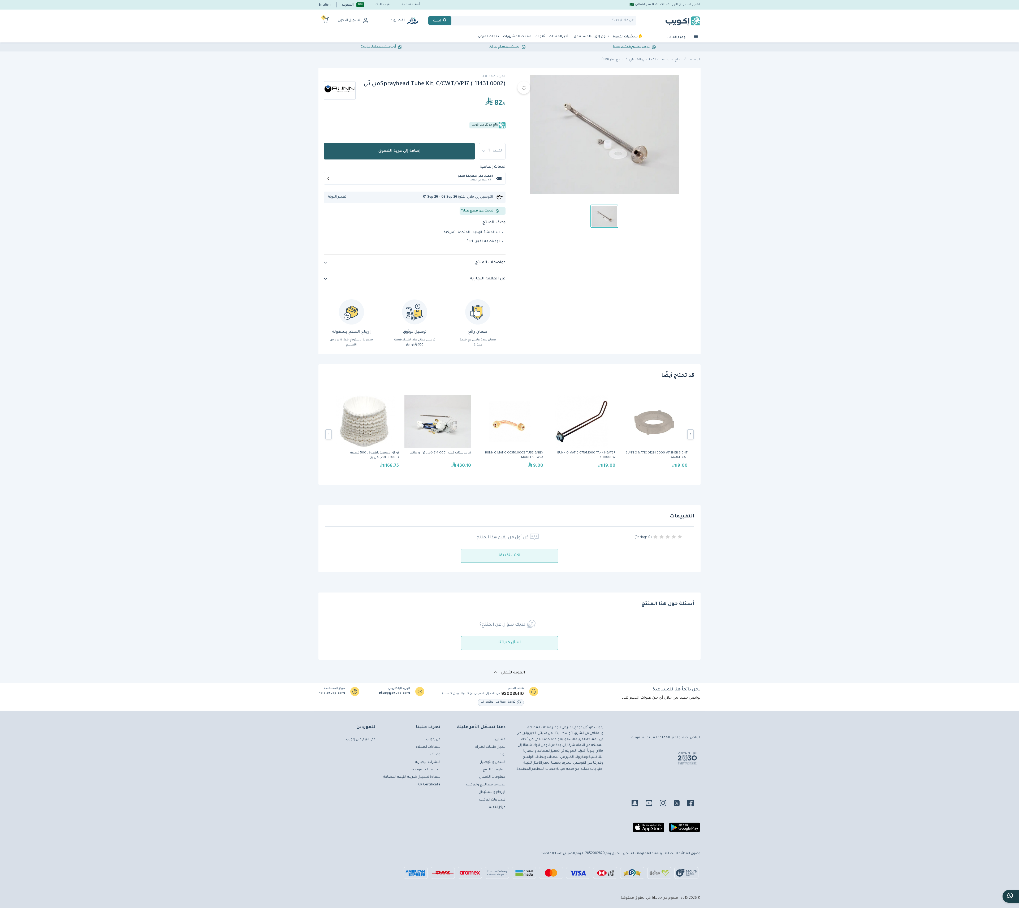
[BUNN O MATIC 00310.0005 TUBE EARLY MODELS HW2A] (510, 434)
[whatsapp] (1011, 896)
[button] (353, 4)
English (324, 4)
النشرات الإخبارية (428, 762)
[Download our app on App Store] (648, 829)
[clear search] (453, 20)
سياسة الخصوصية (426, 770)
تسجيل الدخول (349, 20)
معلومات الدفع (494, 770)
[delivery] (414, 312)
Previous (328, 434)
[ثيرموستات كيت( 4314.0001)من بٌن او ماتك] (437, 434)
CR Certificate (429, 785)
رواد (503, 754)
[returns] (351, 312)
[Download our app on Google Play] (685, 829)
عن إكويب (433, 739)
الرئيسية (694, 60)
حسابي (500, 739)
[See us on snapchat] (638, 804)
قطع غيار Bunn (613, 60)
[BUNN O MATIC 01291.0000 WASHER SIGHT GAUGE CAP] (654, 434)
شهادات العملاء (428, 747)
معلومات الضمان (492, 777)
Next (690, 434)
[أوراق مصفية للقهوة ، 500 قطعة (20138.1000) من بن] (365, 434)
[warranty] (477, 312)
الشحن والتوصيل (493, 762)
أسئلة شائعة (410, 4)
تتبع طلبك (382, 4)
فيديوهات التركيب (492, 800)
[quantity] (492, 151)
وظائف (435, 754)
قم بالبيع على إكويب (360, 739)
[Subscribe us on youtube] (652, 804)
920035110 (512, 693)
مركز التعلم (497, 807)
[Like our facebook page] (693, 804)
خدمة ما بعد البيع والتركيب (486, 785)
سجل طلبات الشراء (490, 747)
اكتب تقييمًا (509, 556)
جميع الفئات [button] (676, 37)
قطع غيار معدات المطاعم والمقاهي (655, 60)
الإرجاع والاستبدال (492, 792)
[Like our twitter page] (679, 804)
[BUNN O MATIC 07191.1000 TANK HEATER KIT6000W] (582, 434)
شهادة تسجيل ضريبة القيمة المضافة (412, 777)
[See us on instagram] (666, 804)
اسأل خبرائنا (509, 643)
